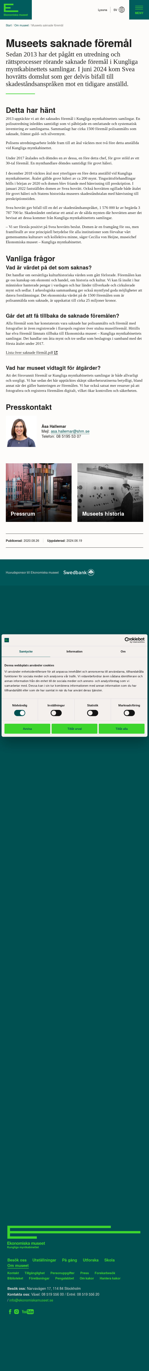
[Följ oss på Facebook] (10, 1311)
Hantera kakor (110, 1278)
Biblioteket (15, 1278)
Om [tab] (123, 651)
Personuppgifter (62, 1273)
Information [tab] (74, 651)
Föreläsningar (39, 1278)
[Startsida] (16, 10)
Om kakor (87, 1278)
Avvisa (27, 728)
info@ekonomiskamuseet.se (31, 1299)
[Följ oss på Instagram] (16, 1311)
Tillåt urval (75, 728)
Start (9, 25)
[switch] (56, 713)
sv (115, 10)
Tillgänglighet (35, 1273)
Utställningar (44, 1260)
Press (84, 1273)
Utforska (91, 1260)
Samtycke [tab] (26, 651)
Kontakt (13, 1273)
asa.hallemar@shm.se (70, 431)
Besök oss (17, 1260)
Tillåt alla (122, 728)
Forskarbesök (105, 1273)
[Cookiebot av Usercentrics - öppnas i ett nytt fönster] (128, 640)
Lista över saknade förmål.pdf (29, 352)
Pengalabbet (64, 1278)
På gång (69, 1260)
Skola (109, 1260)
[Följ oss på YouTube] (28, 1311)
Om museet (21, 25)
